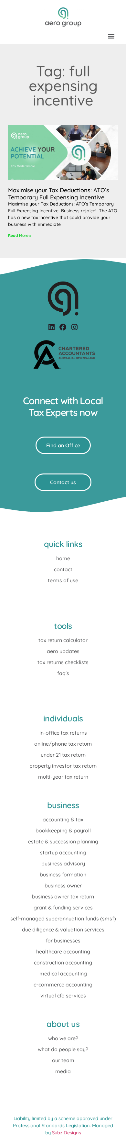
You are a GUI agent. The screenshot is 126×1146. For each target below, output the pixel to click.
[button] (111, 35)
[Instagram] (74, 327)
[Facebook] (62, 327)
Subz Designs (66, 1132)
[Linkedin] (51, 327)
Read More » (19, 235)
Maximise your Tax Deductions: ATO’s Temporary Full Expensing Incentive (58, 193)
